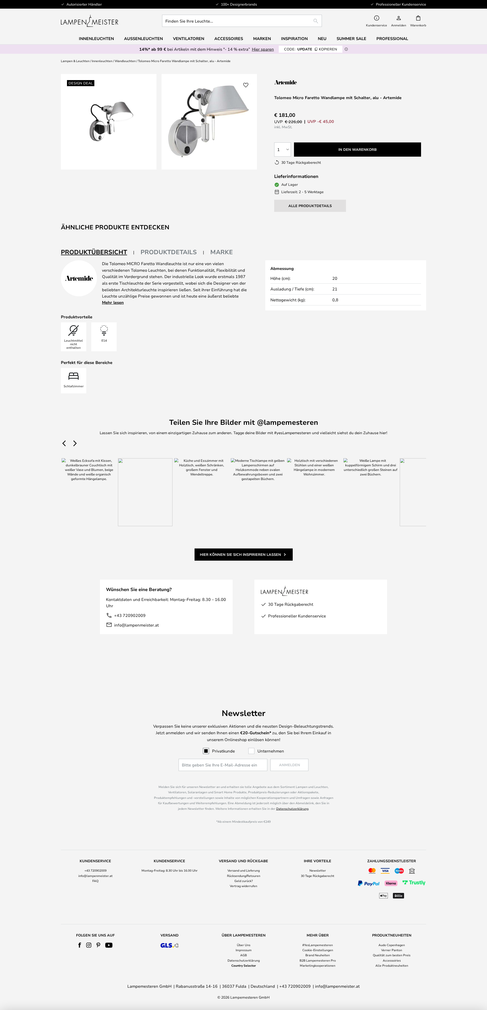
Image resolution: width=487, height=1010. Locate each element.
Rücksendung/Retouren (243, 876)
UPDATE (310, 49)
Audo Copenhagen (391, 945)
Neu (322, 38)
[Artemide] (299, 82)
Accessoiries (392, 960)
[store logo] (89, 21)
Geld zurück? (243, 881)
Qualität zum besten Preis (391, 955)
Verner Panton (391, 950)
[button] (246, 85)
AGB (243, 955)
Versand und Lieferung (244, 870)
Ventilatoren (188, 38)
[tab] (97, 252)
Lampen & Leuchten (75, 61)
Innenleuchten (102, 61)
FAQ (95, 881)
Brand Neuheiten (317, 955)
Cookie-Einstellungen (317, 950)
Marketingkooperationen (317, 965)
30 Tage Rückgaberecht (317, 876)
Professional (392, 38)
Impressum (244, 950)
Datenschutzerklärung (292, 808)
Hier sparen (263, 49)
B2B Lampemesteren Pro (318, 960)
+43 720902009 (130, 615)
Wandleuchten (125, 61)
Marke (221, 252)
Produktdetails (169, 252)
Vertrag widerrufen (243, 886)
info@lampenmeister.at (136, 625)
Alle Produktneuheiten (391, 965)
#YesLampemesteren (317, 945)
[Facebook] (79, 945)
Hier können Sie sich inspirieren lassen (240, 554)
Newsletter (317, 870)
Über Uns (243, 945)
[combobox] (242, 21)
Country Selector (243, 965)
